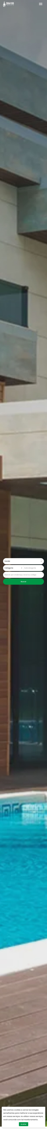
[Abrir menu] (40, 3)
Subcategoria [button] (30, 568)
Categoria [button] (8, 568)
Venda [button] (7, 561)
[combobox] (23, 575)
